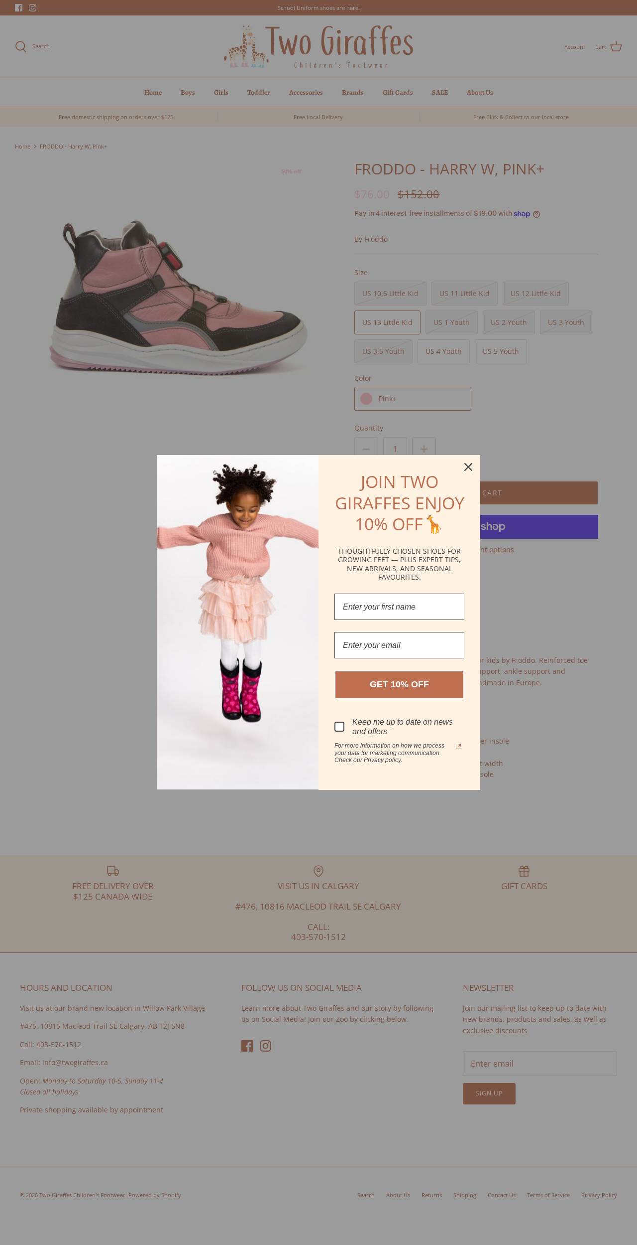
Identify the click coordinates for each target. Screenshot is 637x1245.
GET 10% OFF (399, 684)
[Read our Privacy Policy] (458, 747)
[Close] (468, 467)
